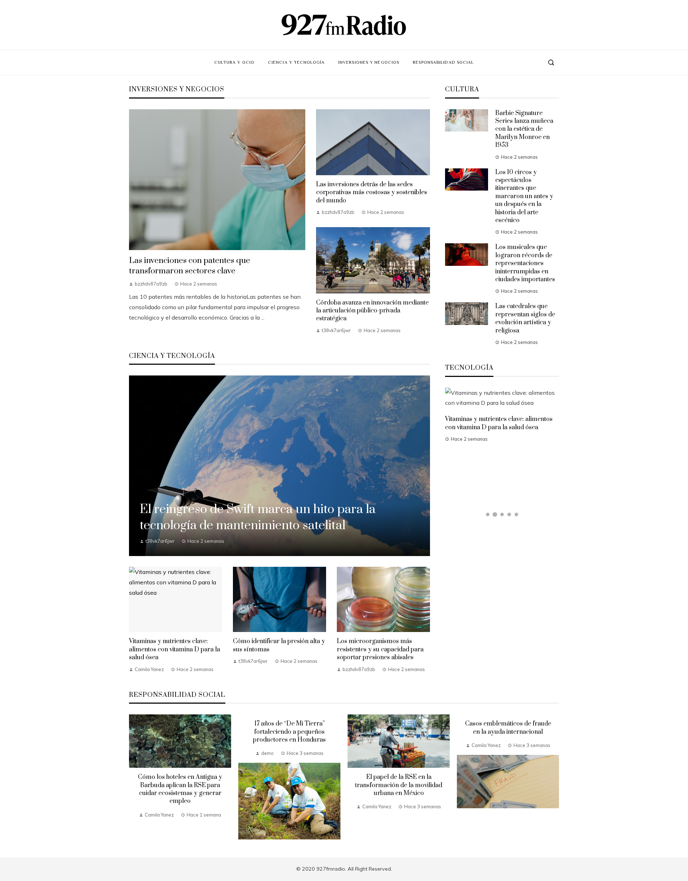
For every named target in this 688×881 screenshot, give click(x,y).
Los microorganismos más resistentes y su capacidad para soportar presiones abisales (380, 649)
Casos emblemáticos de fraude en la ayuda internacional (508, 728)
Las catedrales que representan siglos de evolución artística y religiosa (525, 318)
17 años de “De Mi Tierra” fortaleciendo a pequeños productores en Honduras (289, 732)
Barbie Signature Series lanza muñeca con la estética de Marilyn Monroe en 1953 (524, 129)
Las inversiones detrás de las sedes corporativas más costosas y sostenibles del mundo (371, 193)
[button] (487, 514)
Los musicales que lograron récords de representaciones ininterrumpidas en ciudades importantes (525, 263)
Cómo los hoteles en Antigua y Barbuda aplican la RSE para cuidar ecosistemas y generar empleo (180, 789)
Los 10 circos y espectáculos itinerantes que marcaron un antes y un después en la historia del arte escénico (524, 196)
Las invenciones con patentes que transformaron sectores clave (189, 265)
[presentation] (134, 777)
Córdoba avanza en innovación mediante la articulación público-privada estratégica (372, 311)
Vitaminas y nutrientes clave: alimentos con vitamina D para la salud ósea (174, 649)
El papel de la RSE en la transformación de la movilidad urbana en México (398, 785)
